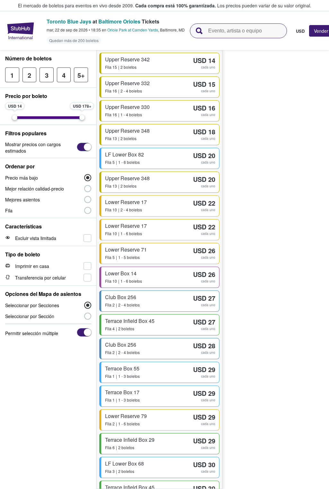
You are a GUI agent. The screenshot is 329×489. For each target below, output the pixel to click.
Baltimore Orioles (119, 21)
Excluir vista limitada (35, 238)
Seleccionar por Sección (29, 316)
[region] (275, 269)
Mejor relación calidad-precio (34, 188)
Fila (9, 210)
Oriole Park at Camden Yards (132, 29)
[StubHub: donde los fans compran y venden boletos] (20, 31)
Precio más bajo (21, 177)
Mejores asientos (22, 199)
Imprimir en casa (32, 266)
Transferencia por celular (40, 277)
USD (300, 31)
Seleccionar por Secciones (32, 305)
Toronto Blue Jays (69, 21)
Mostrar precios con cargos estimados (33, 147)
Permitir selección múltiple (31, 333)
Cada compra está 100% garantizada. (175, 5)
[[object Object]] (84, 147)
